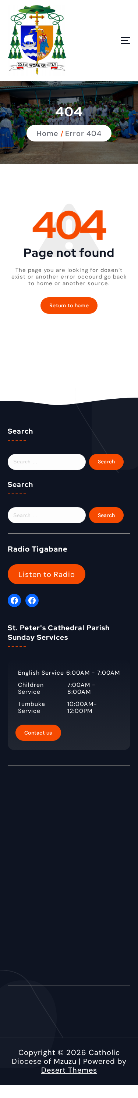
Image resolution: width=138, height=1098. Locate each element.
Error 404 (83, 133)
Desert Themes (69, 1070)
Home (47, 133)
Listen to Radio (46, 574)
